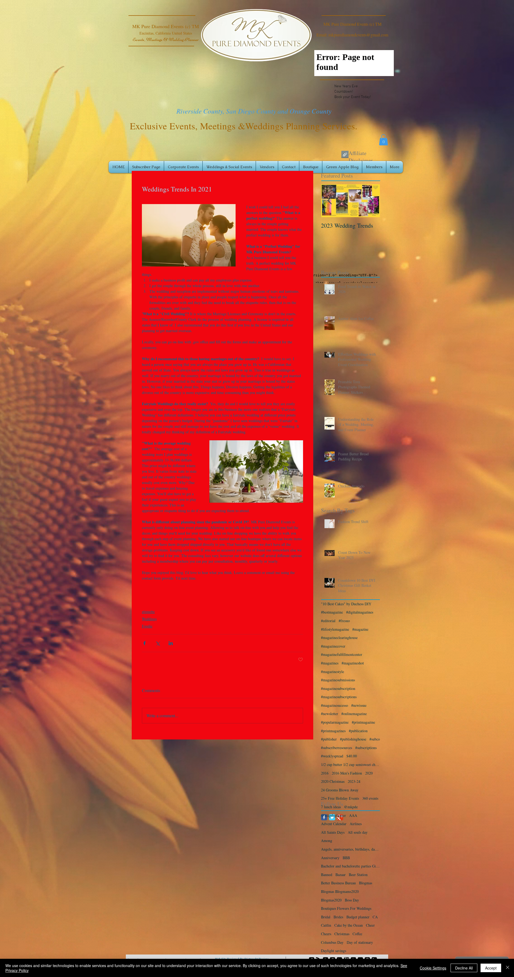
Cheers (326, 933)
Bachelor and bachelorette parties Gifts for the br (350, 866)
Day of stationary (360, 942)
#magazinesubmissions (338, 679)
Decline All (464, 968)
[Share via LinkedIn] (170, 643)
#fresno (344, 620)
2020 (369, 773)
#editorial (328, 620)
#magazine (360, 629)
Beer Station (358, 874)
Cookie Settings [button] (433, 968)
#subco (374, 739)
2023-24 (354, 781)
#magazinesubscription (338, 688)
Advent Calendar (333, 823)
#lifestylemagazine (335, 629)
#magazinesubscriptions (339, 696)
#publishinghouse (353, 739)
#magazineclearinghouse (339, 637)
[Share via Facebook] (144, 643)
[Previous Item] (329, 201)
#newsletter (329, 713)
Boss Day (352, 900)
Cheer (370, 925)
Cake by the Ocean (348, 925)
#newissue (358, 705)
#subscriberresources (336, 747)
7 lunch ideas (331, 806)
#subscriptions (366, 747)
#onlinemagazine (354, 713)
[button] (383, 139)
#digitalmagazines (359, 612)
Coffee (357, 933)
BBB (346, 857)
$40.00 (351, 755)
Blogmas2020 (331, 900)
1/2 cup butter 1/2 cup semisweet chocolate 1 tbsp (350, 764)
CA (375, 916)
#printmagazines (333, 730)
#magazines (329, 663)
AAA (353, 815)
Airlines (356, 823)
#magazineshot (353, 663)
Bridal (325, 916)
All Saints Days (333, 832)
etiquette (148, 611)
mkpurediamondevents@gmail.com (358, 34)
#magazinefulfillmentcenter (341, 654)
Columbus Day (332, 942)
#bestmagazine (332, 612)
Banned (326, 874)
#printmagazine (363, 722)
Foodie (147, 626)
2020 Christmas (333, 781)
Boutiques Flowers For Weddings (346, 908)
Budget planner (357, 916)
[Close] (507, 968)
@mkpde (351, 806)
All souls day (358, 832)
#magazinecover (333, 646)
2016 (324, 773)
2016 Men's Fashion (347, 773)
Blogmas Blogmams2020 (340, 891)
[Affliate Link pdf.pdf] (344, 155)
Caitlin (326, 925)
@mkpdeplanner (333, 815)
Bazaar (340, 874)
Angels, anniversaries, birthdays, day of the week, (350, 849)
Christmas (341, 933)
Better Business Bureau (338, 882)
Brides (338, 916)
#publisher (329, 739)
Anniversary (330, 857)
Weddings (149, 618)
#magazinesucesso (334, 705)
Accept (491, 968)
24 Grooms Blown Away (339, 789)
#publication (358, 730)
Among (326, 840)
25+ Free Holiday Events (340, 798)
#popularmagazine (335, 722)
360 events (370, 798)
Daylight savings (333, 950)
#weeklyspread (332, 755)
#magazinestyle (332, 671)
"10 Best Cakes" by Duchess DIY (346, 603)
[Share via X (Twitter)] (157, 643)
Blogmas (365, 882)
